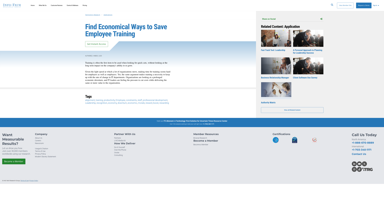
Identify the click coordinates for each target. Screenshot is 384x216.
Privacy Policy (40, 154)
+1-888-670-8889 (363, 142)
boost (155, 103)
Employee (120, 100)
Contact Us (359, 154)
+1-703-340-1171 (361, 149)
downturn (122, 103)
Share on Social (269, 19)
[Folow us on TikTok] (359, 169)
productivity (109, 100)
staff (140, 100)
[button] (376, 5)
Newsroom (39, 143)
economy (112, 103)
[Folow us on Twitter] (364, 163)
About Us (38, 138)
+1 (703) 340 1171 (208, 124)
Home (33, 5)
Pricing (85, 5)
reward (149, 103)
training (99, 100)
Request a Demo (364, 5)
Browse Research (200, 138)
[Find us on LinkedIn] (354, 163)
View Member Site (345, 5)
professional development (155, 100)
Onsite (116, 153)
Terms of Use (40, 151)
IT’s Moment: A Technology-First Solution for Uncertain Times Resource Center (195, 121)
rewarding (164, 103)
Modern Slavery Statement (45, 157)
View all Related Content (292, 110)
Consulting (118, 155)
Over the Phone (120, 150)
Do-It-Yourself (119, 147)
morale (141, 103)
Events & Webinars (72, 5)
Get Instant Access (96, 44)
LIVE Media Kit (120, 141)
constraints (131, 100)
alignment (90, 100)
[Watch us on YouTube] (359, 163)
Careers (38, 141)
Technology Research (92, 15)
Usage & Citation (41, 149)
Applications (108, 15)
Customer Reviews (56, 5)
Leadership (90, 103)
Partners (117, 138)
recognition (102, 103)
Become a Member (13, 161)
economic (132, 103)
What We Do (42, 5)
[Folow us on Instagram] (354, 169)
